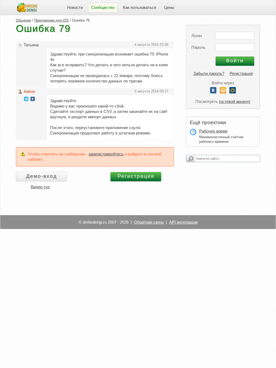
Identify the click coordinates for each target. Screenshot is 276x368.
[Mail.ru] (232, 92)
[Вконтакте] (213, 92)
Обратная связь (149, 222)
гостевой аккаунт (234, 101)
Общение (23, 20)
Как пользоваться (139, 7)
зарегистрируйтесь (105, 154)
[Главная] (27, 7)
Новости (75, 7)
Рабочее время (213, 131)
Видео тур (40, 187)
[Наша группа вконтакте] (32, 99)
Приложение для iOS (51, 20)
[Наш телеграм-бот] (26, 99)
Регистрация (241, 73)
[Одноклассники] (223, 92)
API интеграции (183, 222)
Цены (169, 7)
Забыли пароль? (208, 73)
